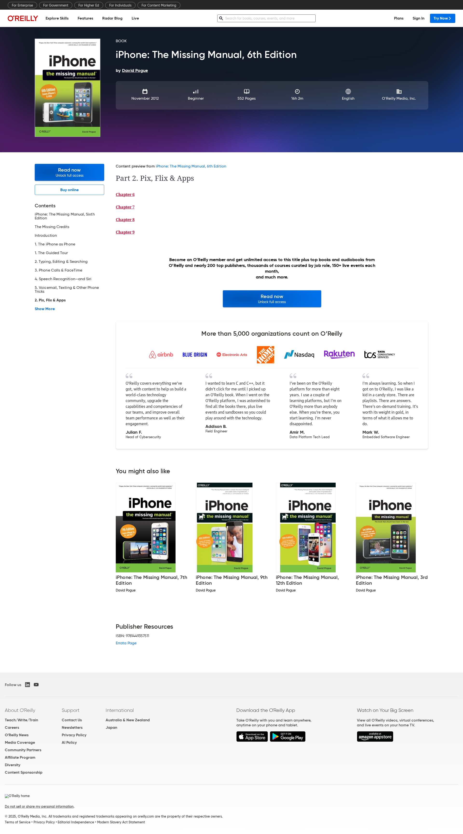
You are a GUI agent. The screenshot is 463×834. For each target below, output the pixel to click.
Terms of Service (17, 822)
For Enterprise (22, 5)
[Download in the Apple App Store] (252, 740)
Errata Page (126, 643)
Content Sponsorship (23, 772)
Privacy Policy (74, 734)
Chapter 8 (125, 219)
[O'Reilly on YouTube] (36, 684)
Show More (45, 309)
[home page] (23, 18)
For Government (55, 5)
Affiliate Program (20, 757)
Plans (398, 18)
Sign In (418, 18)
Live (135, 18)
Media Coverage (20, 742)
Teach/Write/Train (21, 720)
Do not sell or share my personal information (39, 806)
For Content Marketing (159, 5)
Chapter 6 (125, 194)
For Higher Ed (88, 5)
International (120, 710)
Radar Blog (112, 18)
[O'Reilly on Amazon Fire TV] (375, 740)
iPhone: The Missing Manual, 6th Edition (191, 166)
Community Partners (23, 749)
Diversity (12, 764)
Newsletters (72, 727)
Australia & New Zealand (128, 720)
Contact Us (72, 720)
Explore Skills (57, 18)
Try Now (441, 18)
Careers (12, 727)
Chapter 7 (125, 207)
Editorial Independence (76, 822)
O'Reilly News (16, 734)
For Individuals (120, 5)
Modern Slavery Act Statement (121, 822)
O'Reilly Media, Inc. (399, 98)
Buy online (69, 189)
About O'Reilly (20, 710)
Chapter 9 (125, 232)
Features (85, 18)
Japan (111, 727)
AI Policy (69, 742)
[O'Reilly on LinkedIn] (27, 684)
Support (71, 710)
